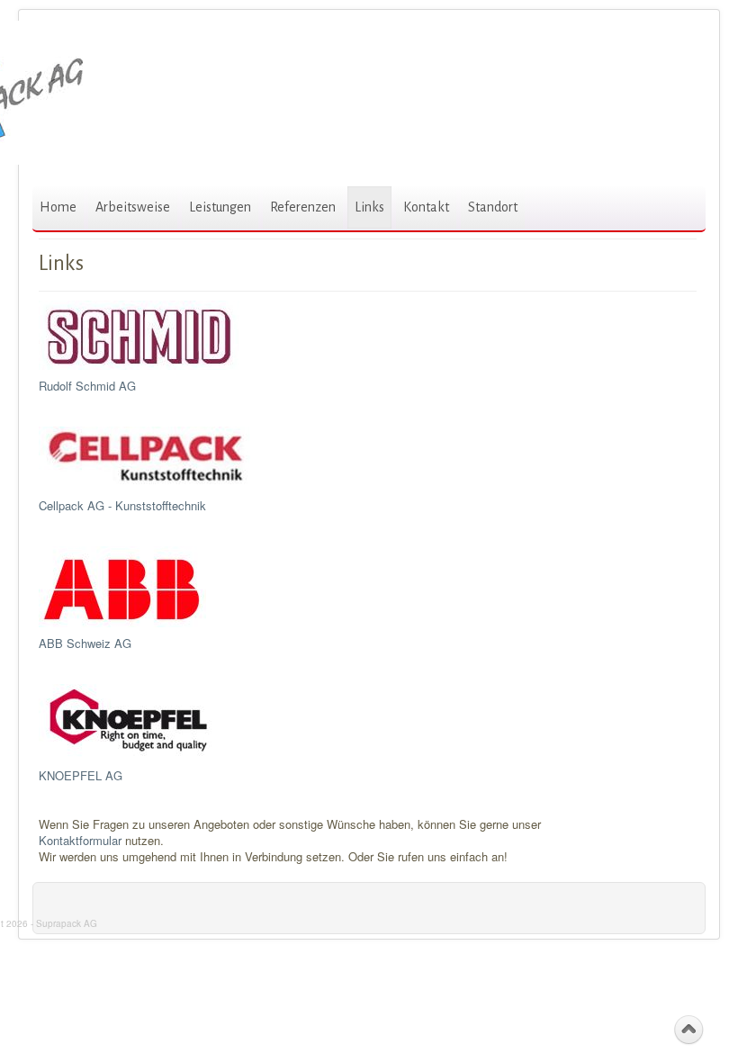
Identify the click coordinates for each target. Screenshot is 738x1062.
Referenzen (303, 207)
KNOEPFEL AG (80, 775)
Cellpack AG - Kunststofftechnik (122, 505)
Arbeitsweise (132, 207)
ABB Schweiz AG (85, 643)
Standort (493, 207)
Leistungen (220, 207)
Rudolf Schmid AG (87, 385)
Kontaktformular (80, 840)
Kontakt (426, 207)
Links (369, 207)
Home (58, 207)
